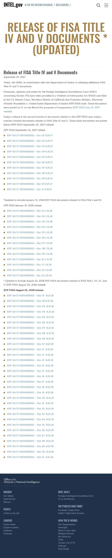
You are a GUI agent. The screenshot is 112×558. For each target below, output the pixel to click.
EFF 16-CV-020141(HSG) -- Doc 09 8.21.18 (30, 339)
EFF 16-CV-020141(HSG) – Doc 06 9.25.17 (30, 162)
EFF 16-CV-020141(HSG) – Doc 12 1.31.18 (29, 270)
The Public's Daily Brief (70, 506)
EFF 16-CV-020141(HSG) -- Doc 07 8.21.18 (30, 328)
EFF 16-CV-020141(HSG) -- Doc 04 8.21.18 (30, 312)
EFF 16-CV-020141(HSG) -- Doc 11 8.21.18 (30, 349)
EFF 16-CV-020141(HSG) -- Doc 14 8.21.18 (30, 365)
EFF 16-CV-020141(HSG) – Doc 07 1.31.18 (29, 243)
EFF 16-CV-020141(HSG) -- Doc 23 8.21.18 (30, 414)
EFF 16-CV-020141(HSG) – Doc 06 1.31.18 (29, 238)
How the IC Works (67, 520)
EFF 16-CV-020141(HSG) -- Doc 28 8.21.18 (30, 441)
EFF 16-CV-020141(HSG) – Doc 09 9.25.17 (30, 178)
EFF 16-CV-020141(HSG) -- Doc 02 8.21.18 (30, 301)
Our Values (9, 496)
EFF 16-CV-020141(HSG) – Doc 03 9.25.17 (30, 146)
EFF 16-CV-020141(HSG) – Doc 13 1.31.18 (29, 275)
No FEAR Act (64, 536)
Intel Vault (64, 492)
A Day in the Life (12, 513)
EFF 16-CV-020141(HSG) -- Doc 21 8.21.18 (30, 403)
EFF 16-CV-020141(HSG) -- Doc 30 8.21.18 (30, 452)
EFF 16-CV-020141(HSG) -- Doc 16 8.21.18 (30, 376)
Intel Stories (9, 499)
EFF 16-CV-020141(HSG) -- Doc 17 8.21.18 (30, 382)
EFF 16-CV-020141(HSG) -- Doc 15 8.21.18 (30, 371)
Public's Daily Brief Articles (71, 513)
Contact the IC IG (66, 542)
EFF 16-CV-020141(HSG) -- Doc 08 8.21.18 (30, 333)
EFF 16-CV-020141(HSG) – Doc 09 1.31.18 (29, 254)
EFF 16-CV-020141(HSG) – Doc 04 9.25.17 (30, 152)
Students (8, 530)
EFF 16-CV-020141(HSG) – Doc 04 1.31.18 (29, 227)
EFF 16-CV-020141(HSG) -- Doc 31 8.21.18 (30, 457)
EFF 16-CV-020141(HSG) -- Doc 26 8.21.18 (30, 430)
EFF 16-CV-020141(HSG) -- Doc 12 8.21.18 (30, 355)
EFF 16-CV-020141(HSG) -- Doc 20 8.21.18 (30, 398)
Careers (8, 520)
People (7, 509)
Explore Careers (11, 527)
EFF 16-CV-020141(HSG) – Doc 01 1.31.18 (29, 211)
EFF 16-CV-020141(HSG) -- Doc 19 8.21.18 (30, 392)
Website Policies (66, 533)
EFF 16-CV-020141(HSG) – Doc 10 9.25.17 (29, 184)
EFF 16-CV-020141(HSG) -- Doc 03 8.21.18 (30, 306)
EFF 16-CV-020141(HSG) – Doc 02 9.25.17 (30, 141)
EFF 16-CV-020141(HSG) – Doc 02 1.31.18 (29, 216)
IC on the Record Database (39, 5)
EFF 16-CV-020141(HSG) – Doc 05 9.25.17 (30, 157)
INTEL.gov (14, 4)
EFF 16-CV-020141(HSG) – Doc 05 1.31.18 (29, 232)
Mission (8, 492)
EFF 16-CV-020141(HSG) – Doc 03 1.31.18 (29, 222)
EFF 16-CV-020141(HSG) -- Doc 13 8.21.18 (30, 360)
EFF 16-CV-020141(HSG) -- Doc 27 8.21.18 (30, 435)
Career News (9, 524)
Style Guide (63, 549)
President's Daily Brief (68, 510)
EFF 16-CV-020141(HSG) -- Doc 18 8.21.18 (30, 387)
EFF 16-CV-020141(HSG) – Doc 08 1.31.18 (29, 248)
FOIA (60, 539)
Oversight (63, 527)
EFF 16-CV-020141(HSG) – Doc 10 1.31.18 (29, 259)
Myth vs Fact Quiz (67, 530)
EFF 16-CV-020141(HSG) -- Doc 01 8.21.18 (30, 295)
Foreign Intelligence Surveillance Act (75, 496)
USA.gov (62, 546)
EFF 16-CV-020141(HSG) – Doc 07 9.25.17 (30, 168)
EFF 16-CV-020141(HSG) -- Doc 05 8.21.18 (30, 317)
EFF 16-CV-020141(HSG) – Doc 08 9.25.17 (30, 173)
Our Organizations (67, 524)
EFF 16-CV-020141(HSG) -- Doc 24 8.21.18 (30, 419)
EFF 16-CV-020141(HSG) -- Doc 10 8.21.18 (30, 344)
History (7, 502)
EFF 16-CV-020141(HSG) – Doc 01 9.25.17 (29, 135)
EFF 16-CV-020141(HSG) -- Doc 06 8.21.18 (30, 322)
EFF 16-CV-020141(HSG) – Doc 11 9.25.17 (29, 189)
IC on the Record (66, 499)
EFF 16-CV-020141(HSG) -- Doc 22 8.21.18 (30, 409)
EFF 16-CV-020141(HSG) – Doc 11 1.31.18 (29, 265)
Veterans (8, 533)
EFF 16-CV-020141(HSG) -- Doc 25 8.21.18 (30, 425)
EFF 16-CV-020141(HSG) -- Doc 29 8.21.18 (30, 446)
